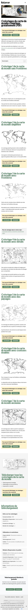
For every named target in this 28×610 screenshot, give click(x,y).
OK (21, 608)
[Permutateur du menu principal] (25, 2)
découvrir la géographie (7, 48)
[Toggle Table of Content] (23, 61)
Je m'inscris (7, 35)
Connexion (15, 35)
